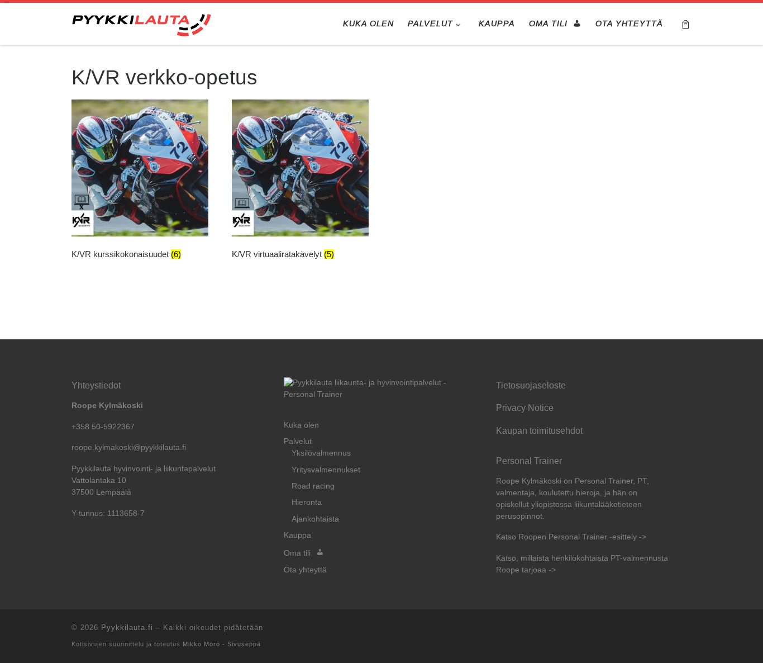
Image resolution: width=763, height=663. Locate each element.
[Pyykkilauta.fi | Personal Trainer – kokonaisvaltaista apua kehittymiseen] (141, 23)
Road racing (313, 486)
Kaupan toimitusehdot (539, 430)
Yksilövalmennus (321, 453)
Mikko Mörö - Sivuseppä (222, 644)
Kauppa (297, 535)
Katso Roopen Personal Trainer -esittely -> (571, 537)
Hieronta (307, 502)
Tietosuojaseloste (531, 385)
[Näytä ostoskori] (685, 24)
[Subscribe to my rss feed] (688, 631)
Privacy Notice (525, 407)
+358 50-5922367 (103, 427)
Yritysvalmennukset (326, 470)
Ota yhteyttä (305, 570)
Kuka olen (301, 425)
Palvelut (298, 441)
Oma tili (297, 553)
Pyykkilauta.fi (127, 627)
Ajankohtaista (315, 519)
